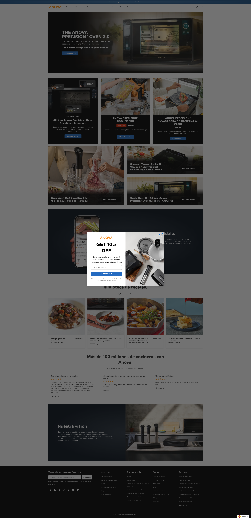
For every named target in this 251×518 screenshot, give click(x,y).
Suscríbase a (106, 274)
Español (244, 516)
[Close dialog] (161, 234)
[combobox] (243, 516)
